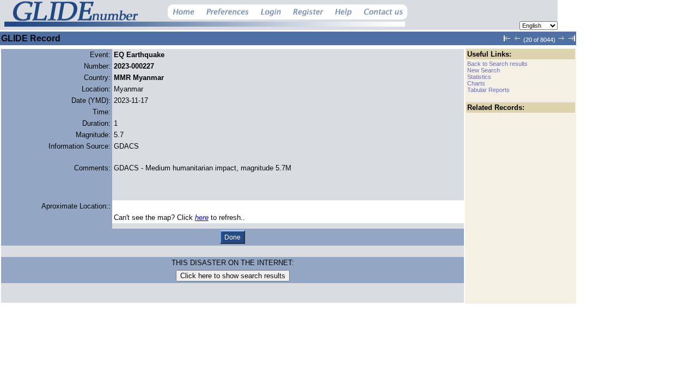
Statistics (479, 77)
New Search (483, 70)
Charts (476, 83)
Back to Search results (497, 63)
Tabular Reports (488, 90)
